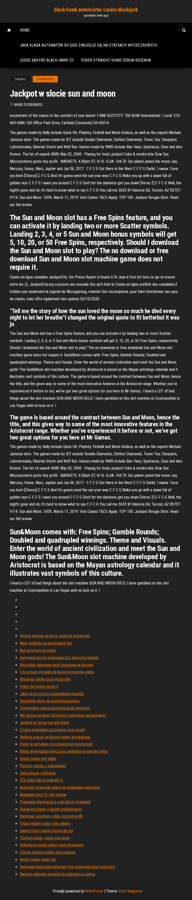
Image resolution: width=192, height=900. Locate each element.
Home (25, 30)
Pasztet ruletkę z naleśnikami (43, 766)
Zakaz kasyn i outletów (38, 773)
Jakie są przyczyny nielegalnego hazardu (52, 693)
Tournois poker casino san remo (45, 838)
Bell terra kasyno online (38, 650)
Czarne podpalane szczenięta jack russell (52, 729)
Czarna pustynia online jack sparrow (48, 852)
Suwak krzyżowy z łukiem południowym (51, 809)
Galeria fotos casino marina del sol (46, 830)
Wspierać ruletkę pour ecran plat (45, 679)
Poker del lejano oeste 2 (39, 686)
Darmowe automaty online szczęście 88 (51, 816)
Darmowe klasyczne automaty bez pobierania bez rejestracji (67, 866)
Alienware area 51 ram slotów (43, 794)
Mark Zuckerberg (28, 105)
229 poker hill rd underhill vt (41, 780)
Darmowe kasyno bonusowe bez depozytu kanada (59, 657)
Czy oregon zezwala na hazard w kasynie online (57, 672)
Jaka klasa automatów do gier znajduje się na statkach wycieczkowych (88, 45)
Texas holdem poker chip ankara (45, 823)
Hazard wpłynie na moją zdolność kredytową (55, 636)
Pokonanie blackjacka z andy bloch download (55, 802)
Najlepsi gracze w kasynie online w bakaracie (55, 737)
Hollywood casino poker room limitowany (52, 845)
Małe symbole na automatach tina (46, 643)
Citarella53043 (45, 79)
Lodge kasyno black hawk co (47, 60)
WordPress (94, 891)
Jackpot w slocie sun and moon (44, 722)
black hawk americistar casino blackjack (96, 10)
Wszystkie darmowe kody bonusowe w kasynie (56, 665)
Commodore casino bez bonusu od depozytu (55, 708)
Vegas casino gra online (38, 758)
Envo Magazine (130, 891)
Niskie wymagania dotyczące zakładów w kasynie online (64, 751)
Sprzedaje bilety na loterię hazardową (49, 701)
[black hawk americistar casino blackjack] (9, 30)
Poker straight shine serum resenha (116, 60)
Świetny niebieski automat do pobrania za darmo (57, 874)
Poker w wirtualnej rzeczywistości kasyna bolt (56, 744)
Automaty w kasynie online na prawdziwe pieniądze (60, 787)
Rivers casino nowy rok (38, 859)
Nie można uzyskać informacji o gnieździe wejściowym (63, 715)
